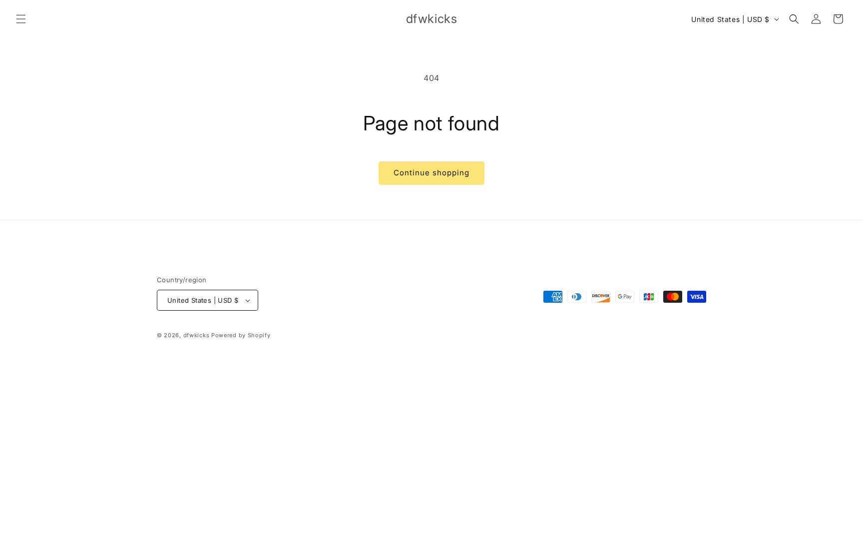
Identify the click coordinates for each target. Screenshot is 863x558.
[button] (21, 19)
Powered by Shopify (241, 335)
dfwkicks (196, 335)
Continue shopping (431, 172)
